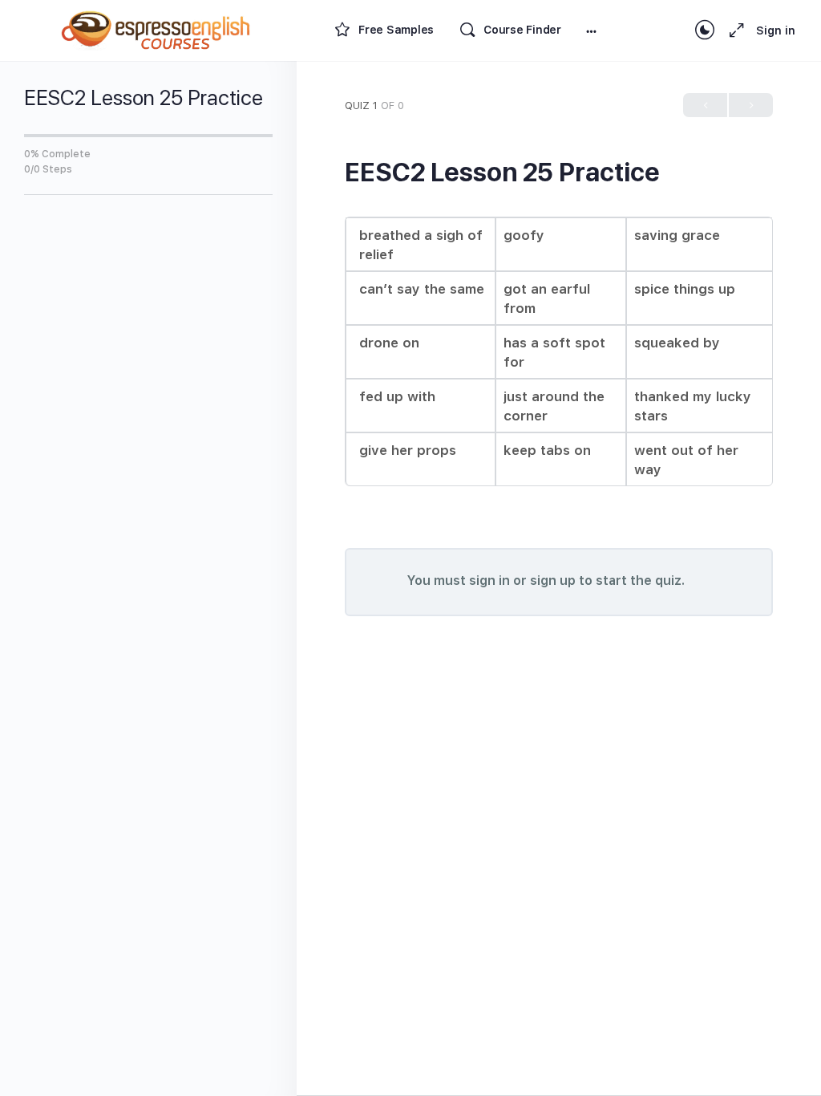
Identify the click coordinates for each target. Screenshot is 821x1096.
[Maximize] (733, 30)
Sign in (775, 30)
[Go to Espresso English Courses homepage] (156, 28)
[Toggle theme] (705, 30)
